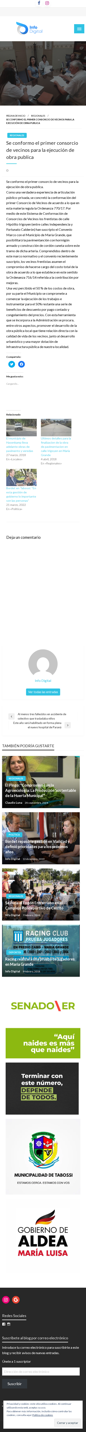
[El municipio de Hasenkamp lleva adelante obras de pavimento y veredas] (21, 427)
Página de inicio (15, 115)
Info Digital (13, 859)
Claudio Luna (14, 802)
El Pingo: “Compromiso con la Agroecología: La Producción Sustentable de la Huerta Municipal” (40, 790)
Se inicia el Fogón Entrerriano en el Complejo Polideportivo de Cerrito (34, 905)
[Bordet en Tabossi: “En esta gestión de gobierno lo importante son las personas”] (21, 477)
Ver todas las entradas (43, 692)
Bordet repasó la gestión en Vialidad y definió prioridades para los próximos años (37, 846)
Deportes (15, 952)
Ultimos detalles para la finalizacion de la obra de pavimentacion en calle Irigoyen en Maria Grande (56, 447)
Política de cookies (42, 1415)
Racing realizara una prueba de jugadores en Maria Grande (40, 962)
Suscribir (15, 1383)
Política (14, 834)
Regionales (38, 115)
